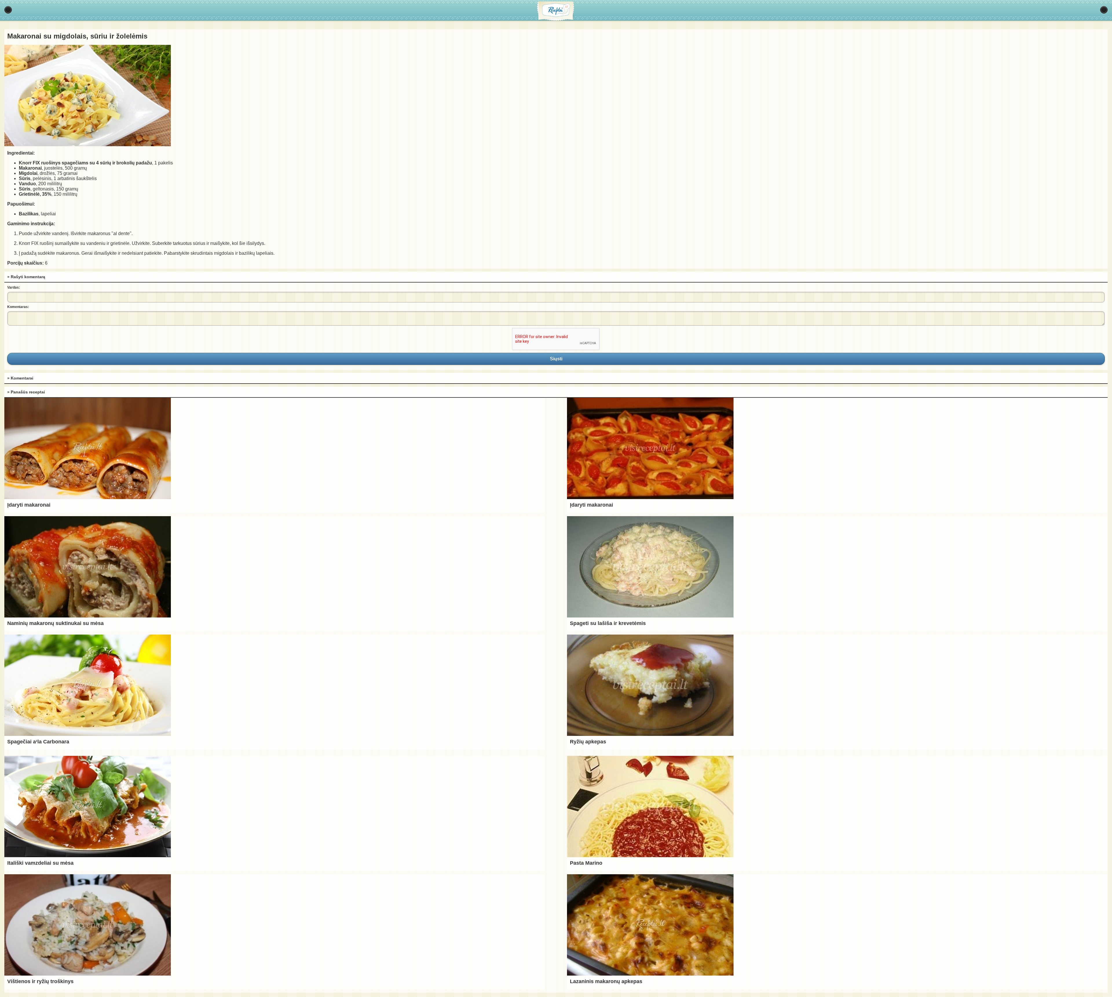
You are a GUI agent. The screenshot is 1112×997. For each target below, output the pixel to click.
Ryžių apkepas (588, 742)
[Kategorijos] (8, 10)
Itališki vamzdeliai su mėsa (40, 863)
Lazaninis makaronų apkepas (606, 981)
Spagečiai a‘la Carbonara (38, 742)
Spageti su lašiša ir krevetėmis (608, 623)
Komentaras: (18, 307)
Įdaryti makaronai (28, 505)
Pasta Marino (586, 863)
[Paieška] (1104, 10)
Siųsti (556, 358)
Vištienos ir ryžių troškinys (40, 981)
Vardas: (13, 287)
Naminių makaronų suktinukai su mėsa (55, 623)
